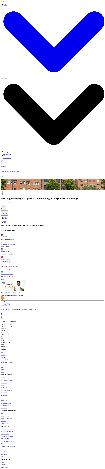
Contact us (3, 355)
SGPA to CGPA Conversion (7, 438)
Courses (5, 218)
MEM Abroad (4, 383)
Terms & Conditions (5, 359)
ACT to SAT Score (5, 434)
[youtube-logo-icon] (52, 313)
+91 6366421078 (6, 304)
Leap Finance (4, 454)
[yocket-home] (2, 299)
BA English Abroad (5, 405)
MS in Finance (4, 392)
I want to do (6, 295)
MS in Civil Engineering (6, 390)
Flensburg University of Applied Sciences (10, 171)
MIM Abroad (4, 387)
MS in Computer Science (6, 380)
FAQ (4, 222)
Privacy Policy (4, 357)
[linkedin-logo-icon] (52, 317)
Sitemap (2, 372)
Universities (3, 166)
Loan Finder (3, 421)
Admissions (6, 219)
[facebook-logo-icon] (52, 312)
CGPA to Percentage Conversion (8, 446)
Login (2, 160)
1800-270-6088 (5, 303)
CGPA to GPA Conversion (7, 429)
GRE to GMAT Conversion (7, 436)
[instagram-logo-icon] (52, 316)
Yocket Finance (4, 467)
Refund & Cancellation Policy (7, 362)
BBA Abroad (4, 400)
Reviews (5, 221)
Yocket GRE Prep (5, 423)
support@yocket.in (6, 305)
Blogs (2, 413)
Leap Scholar (4, 451)
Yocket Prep (3, 464)
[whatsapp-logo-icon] (52, 319)
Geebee (2, 456)
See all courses (4, 395)
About (4, 217)
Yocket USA (3, 369)
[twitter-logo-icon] (52, 315)
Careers (2, 367)
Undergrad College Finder (6, 418)
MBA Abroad (4, 385)
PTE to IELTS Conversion (7, 431)
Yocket (2, 462)
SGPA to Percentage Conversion (8, 441)
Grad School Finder (5, 416)
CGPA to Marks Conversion (7, 443)
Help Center (3, 364)
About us (3, 352)
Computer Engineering (6, 403)
